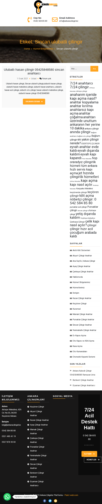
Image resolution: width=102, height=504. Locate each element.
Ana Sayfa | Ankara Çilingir (84, 261)
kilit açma (86, 196)
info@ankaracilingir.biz (68, 21)
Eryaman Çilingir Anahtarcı (84, 385)
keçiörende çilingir (78, 192)
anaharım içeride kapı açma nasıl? (83, 97)
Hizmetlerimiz (79, 287)
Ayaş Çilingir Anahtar (81, 266)
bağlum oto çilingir (84, 136)
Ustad (33, 78)
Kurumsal (77, 309)
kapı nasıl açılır (81, 185)
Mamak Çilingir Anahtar (82, 314)
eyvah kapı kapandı (83, 156)
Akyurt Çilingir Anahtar (82, 255)
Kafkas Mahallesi (75, 181)
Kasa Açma (77, 346)
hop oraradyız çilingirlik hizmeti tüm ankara (83, 162)
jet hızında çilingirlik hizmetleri (84, 175)
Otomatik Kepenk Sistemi (84, 357)
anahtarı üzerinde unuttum (83, 119)
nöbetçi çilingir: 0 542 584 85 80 (83, 201)
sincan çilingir (82, 211)
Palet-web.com (71, 495)
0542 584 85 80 (40, 21)
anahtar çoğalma (80, 115)
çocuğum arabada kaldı (83, 234)
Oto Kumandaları (80, 351)
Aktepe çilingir (81, 91)
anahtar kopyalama (84, 102)
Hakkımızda (78, 277)
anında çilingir (80, 132)
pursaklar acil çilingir (78, 207)
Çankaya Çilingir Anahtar (83, 271)
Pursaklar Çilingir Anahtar (83, 319)
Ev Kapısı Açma (79, 335)
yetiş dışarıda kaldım (83, 216)
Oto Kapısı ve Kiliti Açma (83, 341)
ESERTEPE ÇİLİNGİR (90, 143)
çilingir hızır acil (81, 229)
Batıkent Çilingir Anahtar (83, 380)
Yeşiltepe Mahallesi (87, 218)
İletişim (76, 293)
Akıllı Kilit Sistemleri (81, 250)
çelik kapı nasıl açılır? (84, 223)
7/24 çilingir (79, 87)
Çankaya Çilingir (77, 222)
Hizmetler (92, 460)
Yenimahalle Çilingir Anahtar (84, 330)
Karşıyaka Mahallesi (84, 188)
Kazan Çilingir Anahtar (82, 298)
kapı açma (89, 180)
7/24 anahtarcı (81, 83)
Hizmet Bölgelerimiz (81, 282)
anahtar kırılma (81, 106)
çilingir (92, 225)
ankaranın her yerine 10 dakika (85, 126)
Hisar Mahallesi (87, 158)
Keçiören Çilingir (80, 303)
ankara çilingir (92, 128)
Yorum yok (46, 78)
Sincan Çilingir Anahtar (82, 325)
